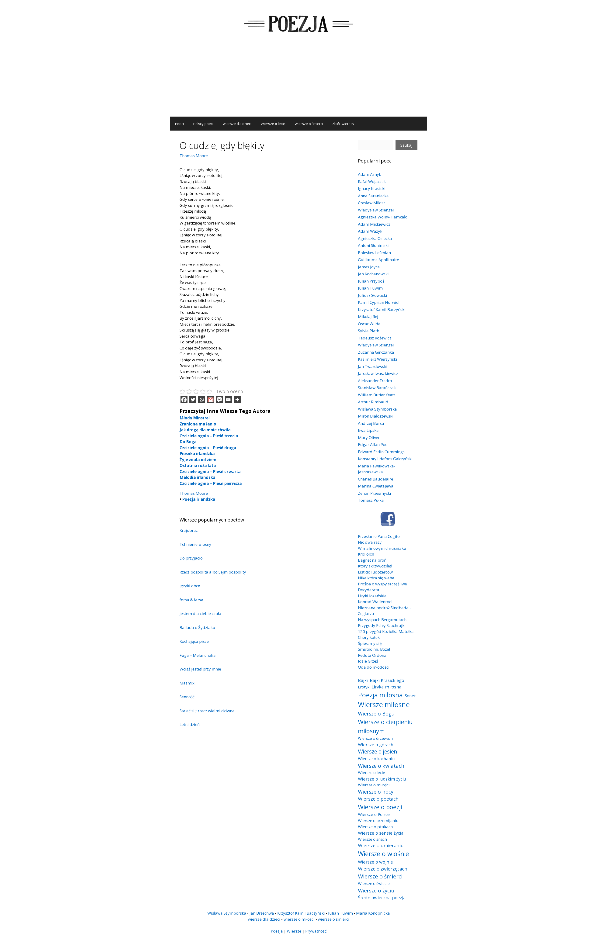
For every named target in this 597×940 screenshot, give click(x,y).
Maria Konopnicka (373, 913)
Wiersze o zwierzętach (382, 868)
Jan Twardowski (372, 366)
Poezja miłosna (380, 694)
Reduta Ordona (372, 655)
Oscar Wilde (369, 323)
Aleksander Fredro (375, 380)
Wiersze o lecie (273, 123)
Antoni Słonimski (373, 245)
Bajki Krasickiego (387, 680)
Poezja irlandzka (198, 499)
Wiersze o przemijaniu (378, 820)
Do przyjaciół (192, 558)
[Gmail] (211, 400)
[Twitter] (193, 400)
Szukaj (406, 145)
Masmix (187, 683)
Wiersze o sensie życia (380, 833)
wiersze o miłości (299, 919)
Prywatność (315, 931)
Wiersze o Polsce (374, 814)
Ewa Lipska (368, 430)
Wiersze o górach (375, 744)
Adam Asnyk (369, 174)
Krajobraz (189, 530)
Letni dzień (190, 724)
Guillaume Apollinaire (378, 259)
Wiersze (294, 931)
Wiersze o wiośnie (383, 853)
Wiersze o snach (372, 839)
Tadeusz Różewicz (374, 338)
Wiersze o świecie (374, 883)
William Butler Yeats (377, 394)
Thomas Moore (194, 155)
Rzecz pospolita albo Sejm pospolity (213, 572)
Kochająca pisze (194, 641)
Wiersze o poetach (378, 799)
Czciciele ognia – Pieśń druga (208, 447)
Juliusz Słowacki (372, 295)
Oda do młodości (373, 667)
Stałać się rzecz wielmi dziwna (207, 710)
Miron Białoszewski (375, 416)
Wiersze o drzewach (375, 738)
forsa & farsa (191, 599)
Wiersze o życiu (376, 890)
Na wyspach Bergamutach (382, 619)
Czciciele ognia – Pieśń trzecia (209, 436)
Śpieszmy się (370, 643)
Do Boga (188, 441)
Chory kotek (369, 637)
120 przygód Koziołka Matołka (386, 631)
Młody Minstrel (195, 418)
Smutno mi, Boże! (374, 649)
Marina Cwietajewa (375, 486)
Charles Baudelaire (375, 479)
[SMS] (219, 400)
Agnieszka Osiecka (375, 238)
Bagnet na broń (372, 560)
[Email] (228, 400)
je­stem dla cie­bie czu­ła (200, 613)
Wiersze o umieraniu (381, 845)
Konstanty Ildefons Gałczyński (385, 458)
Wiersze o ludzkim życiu (382, 779)
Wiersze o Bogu (376, 713)
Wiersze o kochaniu (376, 758)
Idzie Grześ (368, 661)
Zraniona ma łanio (198, 424)
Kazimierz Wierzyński (377, 359)
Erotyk (363, 687)
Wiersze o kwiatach (381, 765)
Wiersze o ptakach (375, 826)
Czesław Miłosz (371, 202)
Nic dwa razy (370, 542)
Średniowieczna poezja (382, 897)
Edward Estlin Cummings (381, 451)
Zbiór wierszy (343, 123)
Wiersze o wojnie (375, 862)
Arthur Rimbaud (373, 401)
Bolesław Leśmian (374, 252)
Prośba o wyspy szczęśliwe (382, 584)
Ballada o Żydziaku (197, 627)
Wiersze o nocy (375, 791)
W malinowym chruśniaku (382, 548)
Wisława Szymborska (377, 409)
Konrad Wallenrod (375, 601)
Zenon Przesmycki (374, 493)
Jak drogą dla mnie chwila (205, 429)
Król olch (366, 554)
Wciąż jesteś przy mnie (200, 669)
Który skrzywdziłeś (375, 566)
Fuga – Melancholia (198, 655)
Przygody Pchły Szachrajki (382, 625)
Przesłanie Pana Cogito (379, 536)
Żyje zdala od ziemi (199, 459)
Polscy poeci (203, 123)
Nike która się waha (376, 578)
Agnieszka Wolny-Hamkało (382, 217)
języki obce (190, 585)
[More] (237, 400)
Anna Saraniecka (373, 195)
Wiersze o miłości (374, 785)
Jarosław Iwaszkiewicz (378, 373)
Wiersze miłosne (384, 704)
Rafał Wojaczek (372, 181)
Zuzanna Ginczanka (376, 352)
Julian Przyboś (371, 281)
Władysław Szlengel (376, 210)
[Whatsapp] (202, 400)
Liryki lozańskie (372, 595)
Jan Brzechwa (262, 913)
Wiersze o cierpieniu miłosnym (385, 726)
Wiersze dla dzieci (236, 123)
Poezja (277, 931)
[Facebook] (184, 400)
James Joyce (369, 267)
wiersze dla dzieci (264, 919)
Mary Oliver (369, 437)
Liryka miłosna (386, 687)
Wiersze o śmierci (309, 123)
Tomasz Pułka (371, 500)
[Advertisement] (298, 81)
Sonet (410, 695)
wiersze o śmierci (333, 919)
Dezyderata (368, 589)
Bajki (363, 680)
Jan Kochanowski (373, 273)
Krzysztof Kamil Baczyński (382, 309)
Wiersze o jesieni (378, 751)
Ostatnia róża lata (198, 465)
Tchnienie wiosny (195, 544)
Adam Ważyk (370, 231)
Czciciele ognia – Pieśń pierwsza (211, 483)
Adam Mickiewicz (374, 224)
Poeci (179, 123)
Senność (187, 696)
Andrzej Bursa (371, 423)
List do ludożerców (375, 572)
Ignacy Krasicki (371, 188)
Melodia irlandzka (197, 477)
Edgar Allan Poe (372, 444)
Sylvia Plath (368, 330)
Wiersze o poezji (380, 807)
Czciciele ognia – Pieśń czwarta (210, 471)
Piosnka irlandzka (197, 453)
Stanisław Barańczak (377, 387)
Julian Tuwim (370, 288)
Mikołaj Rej (368, 316)
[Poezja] (298, 23)
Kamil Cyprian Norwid (378, 302)
